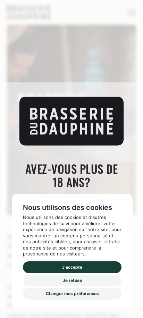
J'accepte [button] (72, 267)
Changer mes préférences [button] (72, 293)
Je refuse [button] (72, 280)
